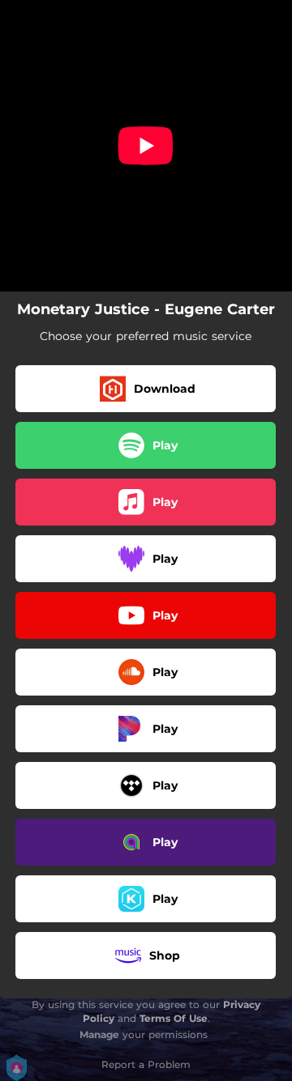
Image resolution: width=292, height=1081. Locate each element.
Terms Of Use (174, 1018)
